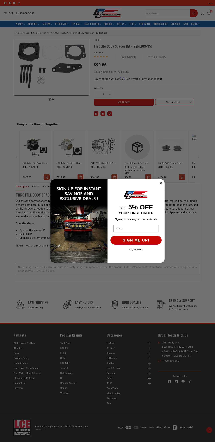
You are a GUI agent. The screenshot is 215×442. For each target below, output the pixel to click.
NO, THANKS (136, 250)
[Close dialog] (161, 183)
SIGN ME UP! (136, 240)
